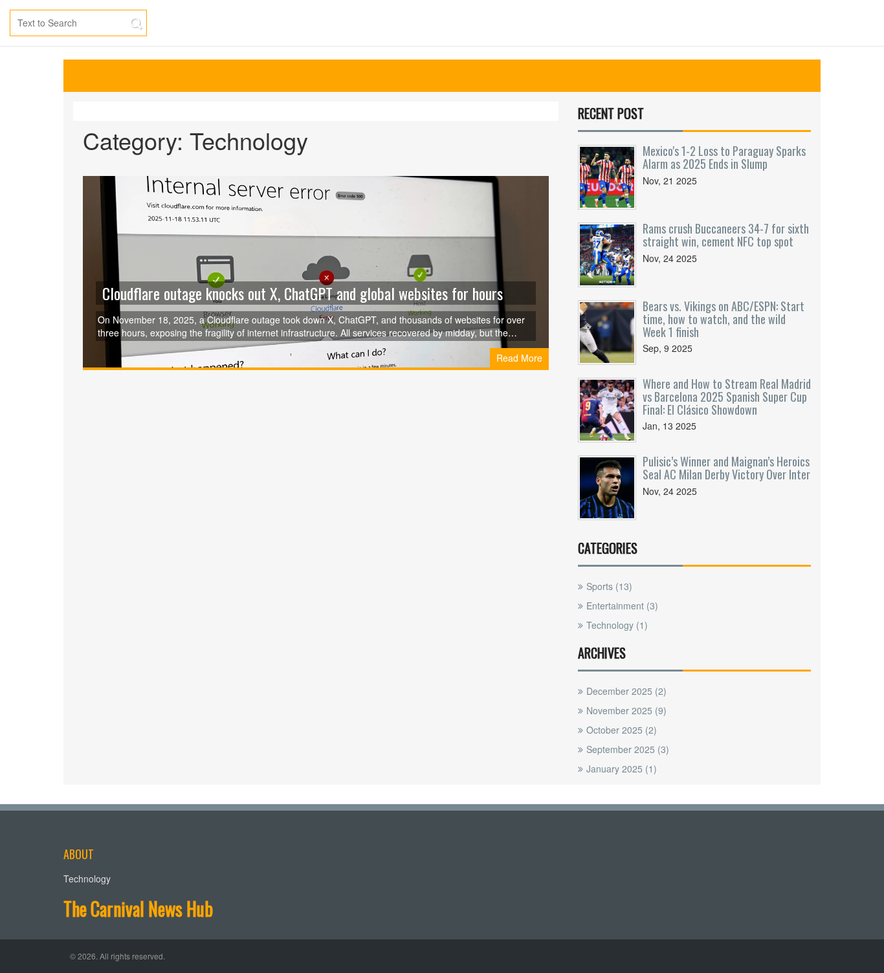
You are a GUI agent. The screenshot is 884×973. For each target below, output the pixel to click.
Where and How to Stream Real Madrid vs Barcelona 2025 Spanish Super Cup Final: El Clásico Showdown (727, 396)
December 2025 (626, 690)
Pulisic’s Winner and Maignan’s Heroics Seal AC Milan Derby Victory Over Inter (726, 468)
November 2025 (626, 710)
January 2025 (621, 768)
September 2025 (627, 749)
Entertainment (622, 605)
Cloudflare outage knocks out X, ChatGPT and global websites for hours (302, 293)
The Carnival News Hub (138, 908)
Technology (617, 624)
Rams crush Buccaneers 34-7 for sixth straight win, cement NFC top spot (726, 235)
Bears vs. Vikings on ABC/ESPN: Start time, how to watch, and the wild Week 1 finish (723, 319)
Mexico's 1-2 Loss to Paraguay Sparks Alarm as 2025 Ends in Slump (724, 157)
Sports (609, 586)
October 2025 (621, 729)
